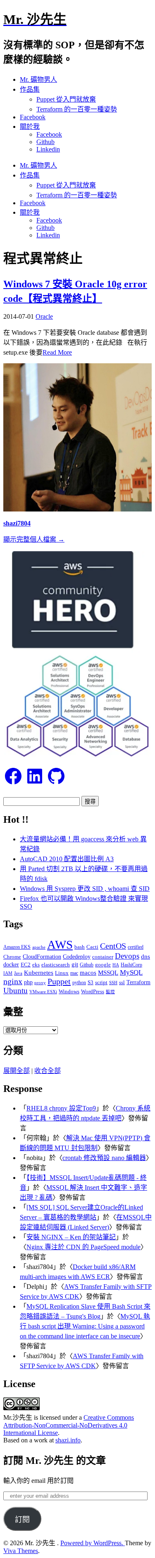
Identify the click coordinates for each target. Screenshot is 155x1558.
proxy (40, 982)
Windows (69, 991)
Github (45, 141)
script (101, 982)
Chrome (12, 957)
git (75, 964)
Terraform (138, 982)
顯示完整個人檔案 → (33, 539)
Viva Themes (20, 1550)
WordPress (92, 991)
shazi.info (68, 1440)
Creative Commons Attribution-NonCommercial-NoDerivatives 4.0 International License (68, 1425)
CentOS (113, 946)
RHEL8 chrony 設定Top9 (61, 1108)
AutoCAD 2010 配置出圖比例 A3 (67, 858)
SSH (113, 982)
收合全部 (47, 1070)
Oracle (44, 316)
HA (115, 965)
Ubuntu (15, 990)
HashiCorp (131, 965)
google (103, 964)
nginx (12, 981)
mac (74, 973)
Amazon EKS (17, 947)
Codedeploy (77, 957)
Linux (62, 973)
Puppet (59, 981)
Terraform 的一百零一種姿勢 (76, 109)
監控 (110, 992)
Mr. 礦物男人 (38, 79)
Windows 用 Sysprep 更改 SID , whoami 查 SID (85, 888)
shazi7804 (17, 523)
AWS (60, 944)
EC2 (26, 965)
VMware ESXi (43, 992)
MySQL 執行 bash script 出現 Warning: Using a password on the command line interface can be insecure (85, 1326)
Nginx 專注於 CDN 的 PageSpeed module (83, 1246)
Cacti (92, 947)
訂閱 (22, 1519)
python (79, 982)
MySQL (131, 972)
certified (135, 947)
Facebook (32, 117)
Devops (127, 956)
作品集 (30, 89)
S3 (90, 982)
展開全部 (16, 1070)
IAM (7, 973)
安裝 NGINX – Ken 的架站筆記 (71, 1237)
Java (18, 973)
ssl (122, 982)
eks (36, 965)
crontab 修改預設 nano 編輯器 (104, 1157)
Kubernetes (38, 972)
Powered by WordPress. (92, 1542)
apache (38, 947)
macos (88, 972)
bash (79, 947)
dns (145, 956)
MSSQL (108, 972)
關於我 (30, 126)
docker (11, 964)
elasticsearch (55, 964)
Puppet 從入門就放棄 (66, 99)
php (28, 982)
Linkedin (48, 149)
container (102, 957)
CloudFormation (42, 957)
